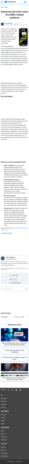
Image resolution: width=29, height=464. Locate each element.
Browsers (3, 450)
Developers (4, 398)
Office (2, 423)
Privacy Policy (10, 461)
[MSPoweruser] (10, 2)
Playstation (4, 440)
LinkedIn (20, 390)
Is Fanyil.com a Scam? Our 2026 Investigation (14, 351)
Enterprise (4, 401)
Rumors (3, 434)
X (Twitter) (12, 390)
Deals (2, 431)
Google (3, 420)
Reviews (3, 447)
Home (2, 7)
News (6, 7)
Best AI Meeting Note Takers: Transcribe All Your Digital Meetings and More (14, 344)
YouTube (16, 390)
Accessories (4, 437)
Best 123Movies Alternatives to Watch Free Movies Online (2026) (14, 379)
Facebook (8, 390)
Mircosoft (3, 415)
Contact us (19, 461)
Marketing (3, 404)
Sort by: (16, 317)
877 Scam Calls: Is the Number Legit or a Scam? (14, 358)
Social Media (4, 453)
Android (3, 418)
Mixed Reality (4, 456)
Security (3, 407)
